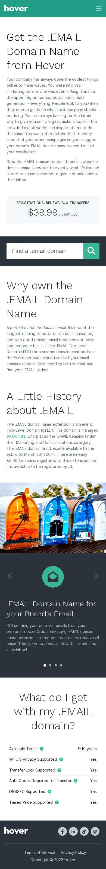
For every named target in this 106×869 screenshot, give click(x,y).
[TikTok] (84, 831)
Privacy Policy (73, 852)
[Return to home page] (16, 8)
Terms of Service (39, 852)
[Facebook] (62, 831)
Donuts (18, 436)
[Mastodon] (95, 831)
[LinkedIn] (73, 831)
